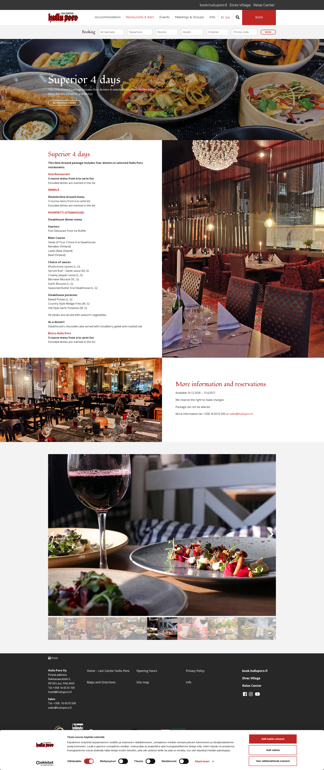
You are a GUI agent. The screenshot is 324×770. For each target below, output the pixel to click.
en (227, 17)
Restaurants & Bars (140, 17)
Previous (52, 535)
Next (271, 535)
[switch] (123, 761)
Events (164, 17)
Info (212, 17)
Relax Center (264, 5)
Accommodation (107, 17)
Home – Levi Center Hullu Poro (108, 671)
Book (268, 32)
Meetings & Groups (189, 17)
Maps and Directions (101, 682)
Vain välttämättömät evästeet (273, 761)
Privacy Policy (195, 671)
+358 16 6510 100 (64, 688)
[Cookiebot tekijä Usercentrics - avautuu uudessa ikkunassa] (45, 763)
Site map (143, 682)
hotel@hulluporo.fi (60, 692)
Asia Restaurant (59, 174)
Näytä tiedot (202, 761)
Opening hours (147, 671)
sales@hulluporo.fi (241, 414)
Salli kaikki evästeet (272, 738)
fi (222, 17)
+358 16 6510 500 (64, 703)
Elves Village (240, 5)
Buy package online (64, 102)
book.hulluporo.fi (213, 5)
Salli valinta (273, 750)
